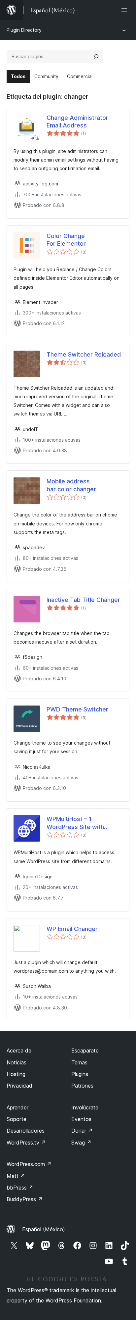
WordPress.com (29, 1164)
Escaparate (85, 1050)
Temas (79, 1062)
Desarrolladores (26, 1130)
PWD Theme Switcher (77, 709)
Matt (16, 1176)
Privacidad (19, 1085)
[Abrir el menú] (125, 10)
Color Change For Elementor (66, 239)
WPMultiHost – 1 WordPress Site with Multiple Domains (75, 823)
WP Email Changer (72, 928)
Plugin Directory (24, 30)
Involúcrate (84, 1107)
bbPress (20, 1187)
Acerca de (19, 1050)
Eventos (81, 1119)
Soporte (16, 1119)
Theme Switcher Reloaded (84, 354)
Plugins (79, 1074)
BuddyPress (25, 1199)
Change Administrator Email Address (77, 121)
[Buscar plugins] (96, 56)
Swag (81, 1142)
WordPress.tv (26, 1142)
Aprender (17, 1107)
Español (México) (43, 1229)
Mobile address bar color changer (71, 485)
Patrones (82, 1085)
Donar (82, 1130)
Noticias (16, 1062)
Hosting (16, 1074)
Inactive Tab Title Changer (83, 599)
